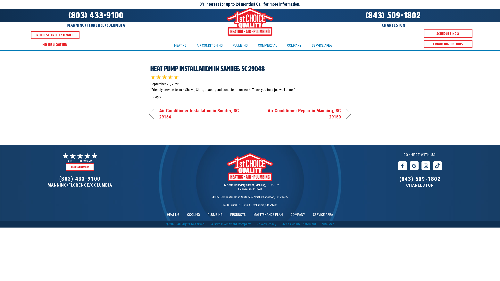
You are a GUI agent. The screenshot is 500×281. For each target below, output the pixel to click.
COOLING (193, 214)
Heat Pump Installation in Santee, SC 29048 (207, 69)
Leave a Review (80, 167)
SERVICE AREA (323, 214)
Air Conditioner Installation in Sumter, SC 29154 (199, 114)
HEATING (180, 45)
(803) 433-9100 (80, 178)
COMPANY (298, 214)
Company (294, 45)
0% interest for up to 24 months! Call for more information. (250, 4)
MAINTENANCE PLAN (268, 214)
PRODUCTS (238, 214)
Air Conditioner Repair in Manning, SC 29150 (298, 114)
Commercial (267, 45)
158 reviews (84, 161)
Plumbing (240, 45)
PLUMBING (215, 214)
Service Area (322, 45)
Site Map (328, 224)
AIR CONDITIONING (210, 45)
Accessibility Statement (299, 224)
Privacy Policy (266, 224)
